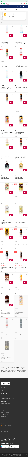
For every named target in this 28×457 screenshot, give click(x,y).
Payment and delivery (5, 403)
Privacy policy (4, 410)
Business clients (4, 414)
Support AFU (3, 390)
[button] (21, 3)
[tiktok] (13, 439)
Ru (5, 387)
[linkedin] (9, 439)
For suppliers (3, 416)
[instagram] (5, 439)
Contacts (3, 421)
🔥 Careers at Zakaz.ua (6, 425)
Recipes (2, 418)
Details (22, 1)
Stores (2, 423)
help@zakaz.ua (4, 431)
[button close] (26, 1)
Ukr (1, 387)
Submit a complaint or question (7, 398)
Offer (2, 407)
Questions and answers (6, 396)
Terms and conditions (5, 412)
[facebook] (2, 439)
